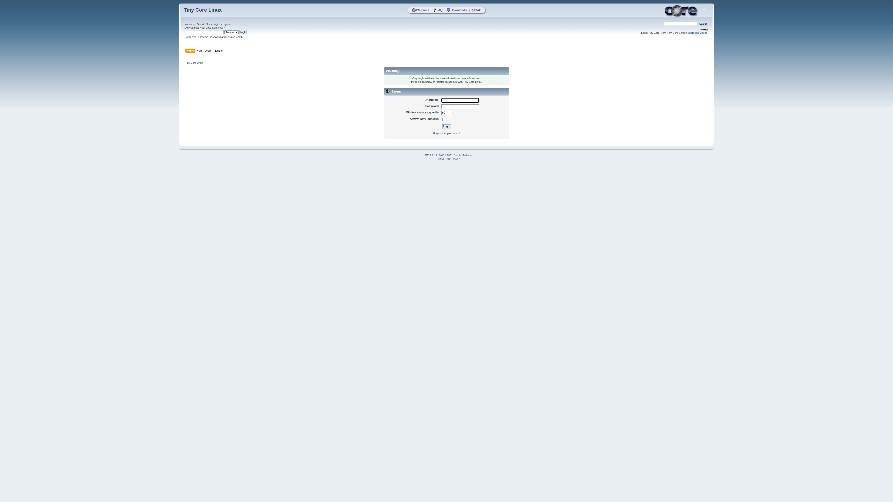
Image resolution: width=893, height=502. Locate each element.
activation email (214, 27)
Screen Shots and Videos (693, 32)
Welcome (422, 10)
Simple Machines (463, 155)
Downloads (459, 10)
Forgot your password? (446, 133)
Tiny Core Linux (203, 10)
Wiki (478, 10)
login (216, 24)
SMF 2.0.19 (430, 155)
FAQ (440, 10)
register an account (446, 81)
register (227, 24)
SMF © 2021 (446, 155)
